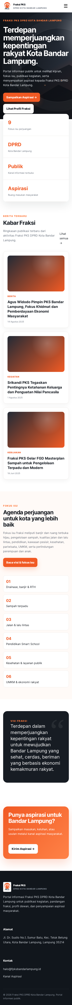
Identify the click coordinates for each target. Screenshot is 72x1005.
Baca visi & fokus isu (20, 562)
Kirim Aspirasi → (23, 849)
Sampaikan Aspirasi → (21, 97)
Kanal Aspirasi (12, 976)
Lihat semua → (64, 238)
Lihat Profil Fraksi (18, 108)
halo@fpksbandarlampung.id (22, 969)
